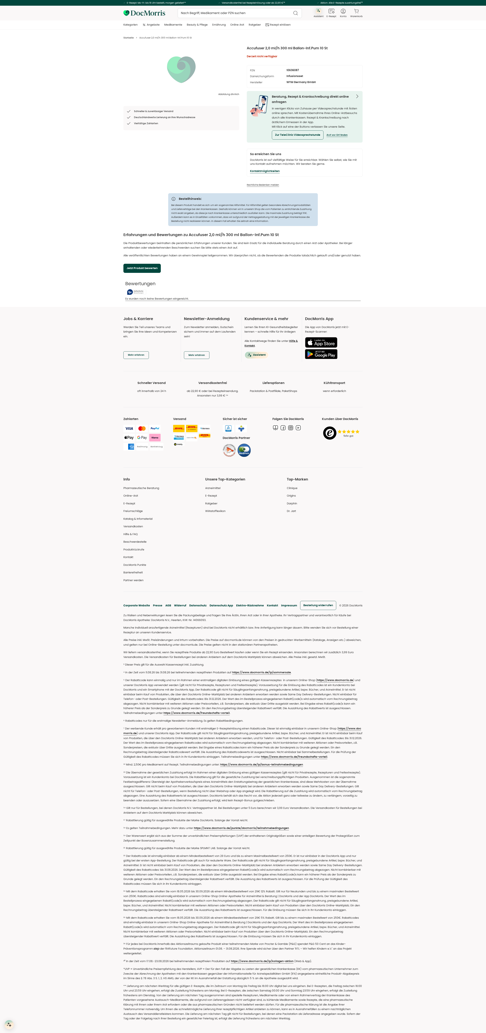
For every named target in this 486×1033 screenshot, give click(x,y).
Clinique (292, 488)
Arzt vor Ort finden (337, 135)
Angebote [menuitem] (153, 25)
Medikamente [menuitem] (173, 25)
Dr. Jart (291, 511)
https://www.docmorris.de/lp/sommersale (261, 672)
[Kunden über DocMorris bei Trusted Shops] (342, 433)
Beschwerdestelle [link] (135, 542)
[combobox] (240, 13)
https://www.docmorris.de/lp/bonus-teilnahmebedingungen (261, 764)
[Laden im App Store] (332, 342)
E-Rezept (129, 503)
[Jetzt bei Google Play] (332, 354)
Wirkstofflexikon (215, 511)
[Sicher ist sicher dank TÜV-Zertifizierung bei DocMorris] (228, 428)
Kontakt (272, 605)
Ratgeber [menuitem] (255, 25)
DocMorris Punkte (134, 565)
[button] (297, 135)
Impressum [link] (289, 605)
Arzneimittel (212, 488)
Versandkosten (133, 526)
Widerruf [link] (180, 605)
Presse (157, 605)
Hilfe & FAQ (130, 534)
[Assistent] (9, 1024)
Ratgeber (211, 503)
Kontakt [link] (128, 557)
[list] (181, 69)
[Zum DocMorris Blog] (275, 428)
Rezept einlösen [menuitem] (280, 25)
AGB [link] (168, 605)
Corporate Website (136, 605)
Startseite (128, 37)
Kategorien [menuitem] (130, 25)
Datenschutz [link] (198, 605)
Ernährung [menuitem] (219, 25)
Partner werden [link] (133, 580)
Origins (291, 496)
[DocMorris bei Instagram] (291, 428)
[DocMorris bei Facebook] (283, 428)
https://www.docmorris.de (335, 680)
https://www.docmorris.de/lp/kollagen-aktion (262, 961)
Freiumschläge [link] (133, 511)
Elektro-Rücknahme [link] (250, 605)
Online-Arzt (130, 496)
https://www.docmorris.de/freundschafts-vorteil (196, 713)
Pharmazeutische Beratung (141, 488)
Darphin (292, 503)
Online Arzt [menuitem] (237, 25)
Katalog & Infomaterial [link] (137, 519)
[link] (229, 450)
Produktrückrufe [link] (133, 549)
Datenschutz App (221, 605)
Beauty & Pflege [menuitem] (197, 25)
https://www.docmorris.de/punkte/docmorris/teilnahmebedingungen (241, 828)
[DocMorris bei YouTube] (298, 428)
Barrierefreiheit (133, 572)
